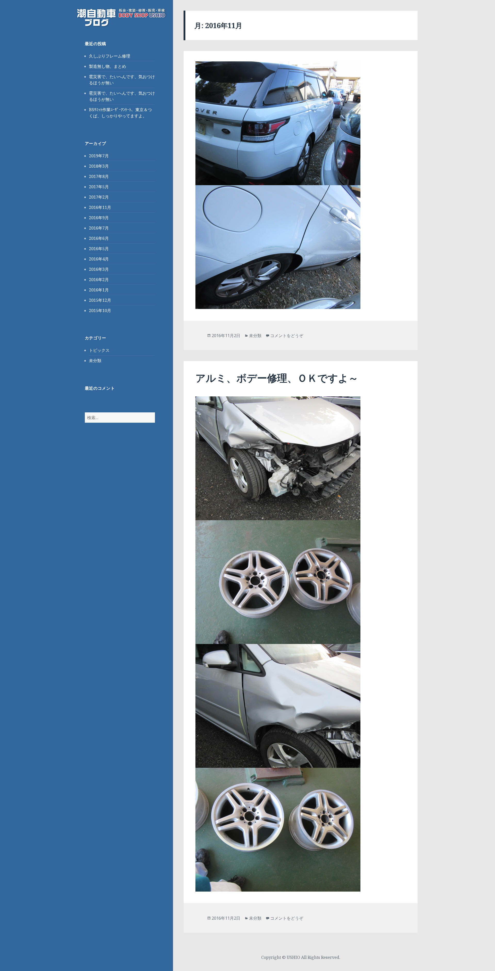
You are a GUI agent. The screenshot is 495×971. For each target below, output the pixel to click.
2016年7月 (99, 228)
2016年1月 (99, 290)
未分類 (95, 360)
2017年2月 (99, 197)
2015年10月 (100, 310)
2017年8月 (99, 176)
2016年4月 (99, 259)
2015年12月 (100, 300)
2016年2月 (99, 279)
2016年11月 (100, 207)
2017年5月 (99, 187)
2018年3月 (99, 166)
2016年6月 (99, 238)
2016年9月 (99, 218)
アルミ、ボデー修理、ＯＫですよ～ (276, 378)
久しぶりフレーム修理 (109, 56)
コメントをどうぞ (286, 335)
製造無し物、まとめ (107, 66)
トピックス (99, 350)
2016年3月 (99, 269)
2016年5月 (99, 248)
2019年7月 (99, 156)
